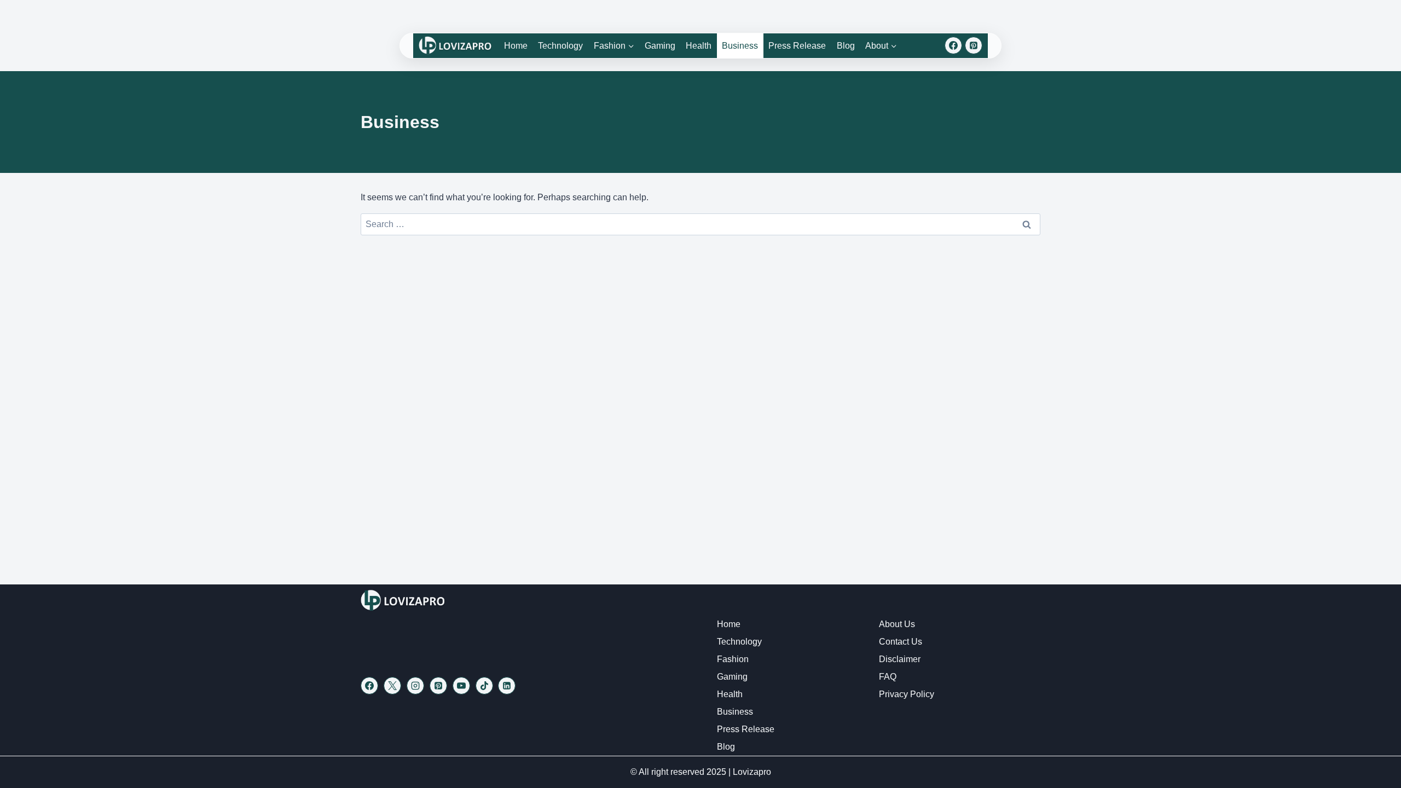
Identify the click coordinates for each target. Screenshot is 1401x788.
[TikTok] (484, 685)
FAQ (887, 676)
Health (698, 45)
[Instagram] (415, 685)
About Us (897, 624)
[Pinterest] (973, 45)
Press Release (797, 45)
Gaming (660, 45)
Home (516, 45)
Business (740, 45)
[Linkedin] (507, 685)
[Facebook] (953, 45)
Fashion (733, 659)
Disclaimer (900, 659)
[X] (392, 685)
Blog (846, 45)
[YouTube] (461, 685)
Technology (560, 45)
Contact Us (900, 641)
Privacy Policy (906, 694)
